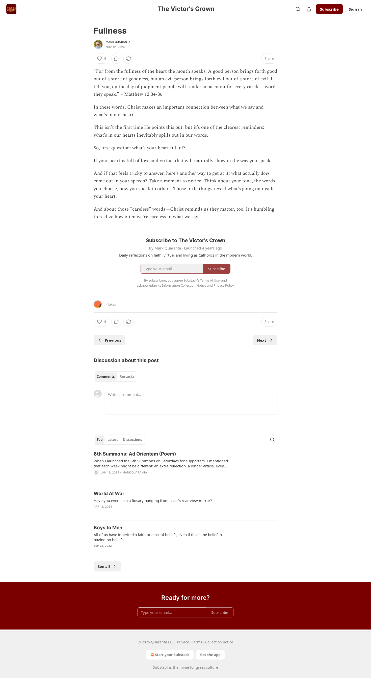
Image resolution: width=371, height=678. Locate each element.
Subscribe (329, 9)
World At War (109, 493)
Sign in (355, 9)
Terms (197, 642)
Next (261, 340)
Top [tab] (99, 439)
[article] (185, 466)
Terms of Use (210, 280)
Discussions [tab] (132, 439)
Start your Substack (172, 654)
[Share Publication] (309, 9)
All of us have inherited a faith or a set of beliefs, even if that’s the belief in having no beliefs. (158, 537)
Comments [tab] (106, 376)
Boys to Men (108, 528)
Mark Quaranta (118, 42)
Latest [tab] (113, 439)
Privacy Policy (224, 285)
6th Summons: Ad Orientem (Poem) (135, 454)
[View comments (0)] (116, 59)
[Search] (298, 9)
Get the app (210, 654)
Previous (113, 340)
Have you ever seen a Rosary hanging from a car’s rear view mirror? (153, 500)
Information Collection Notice (184, 285)
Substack (160, 667)
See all (104, 566)
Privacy (183, 642)
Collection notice (219, 642)
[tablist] (115, 376)
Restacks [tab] (127, 376)
